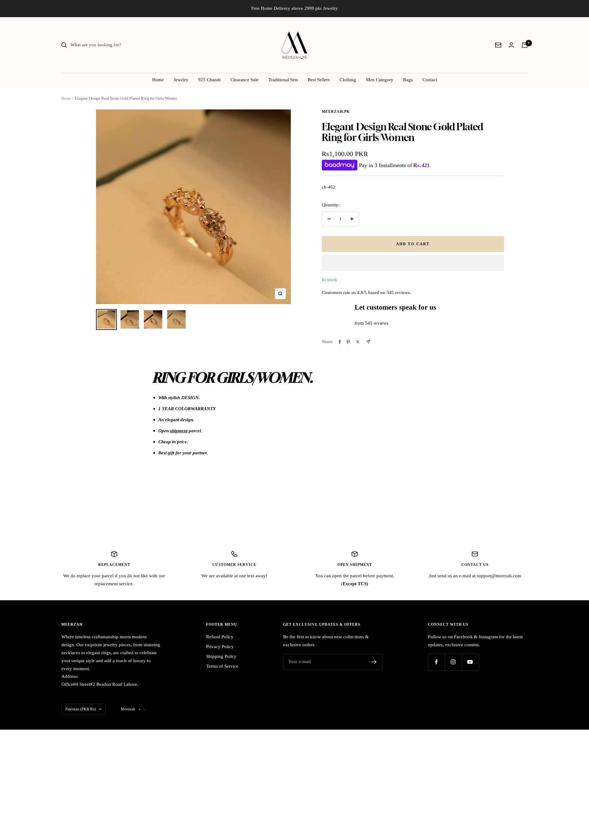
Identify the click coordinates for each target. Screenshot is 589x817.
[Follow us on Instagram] (453, 662)
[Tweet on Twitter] (357, 342)
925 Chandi (209, 79)
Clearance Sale (244, 79)
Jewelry (181, 79)
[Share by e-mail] (368, 342)
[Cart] (525, 45)
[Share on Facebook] (340, 342)
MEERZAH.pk (336, 111)
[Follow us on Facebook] (436, 662)
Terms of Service (222, 666)
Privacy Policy (220, 646)
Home (158, 79)
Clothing (348, 79)
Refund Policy (219, 636)
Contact (429, 79)
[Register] (374, 662)
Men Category (379, 79)
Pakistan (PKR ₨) (80, 709)
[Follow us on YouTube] (470, 662)
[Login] (511, 45)
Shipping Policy (221, 656)
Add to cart (413, 244)
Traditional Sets (283, 79)
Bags (408, 79)
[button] (413, 263)
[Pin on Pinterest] (348, 342)
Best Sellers (319, 79)
